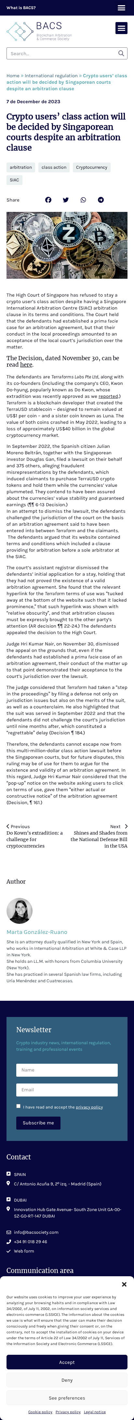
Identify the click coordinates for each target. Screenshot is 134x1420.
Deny (67, 1380)
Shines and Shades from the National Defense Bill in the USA (99, 839)
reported (108, 396)
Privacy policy (68, 1412)
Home (13, 76)
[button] (124, 1284)
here (26, 364)
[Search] (121, 53)
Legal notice (95, 1412)
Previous (20, 826)
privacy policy (89, 1107)
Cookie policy (40, 1412)
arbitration (21, 167)
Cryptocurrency (91, 167)
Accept (67, 1362)
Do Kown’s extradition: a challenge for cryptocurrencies (35, 839)
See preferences (67, 1398)
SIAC (14, 180)
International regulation (51, 76)
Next (117, 826)
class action (54, 167)
